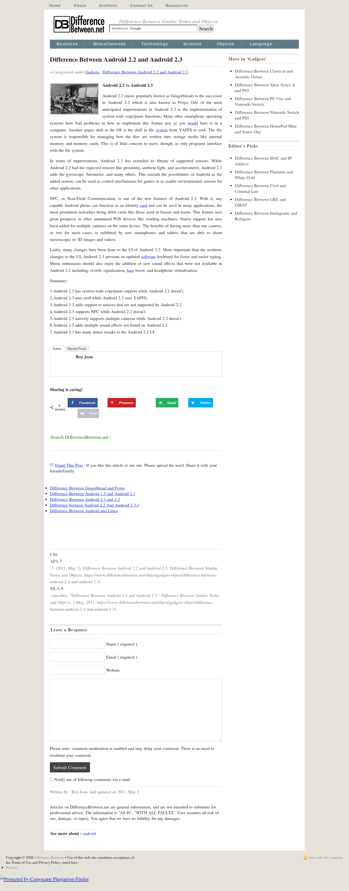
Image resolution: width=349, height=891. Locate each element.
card (143, 205)
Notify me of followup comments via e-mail (92, 779)
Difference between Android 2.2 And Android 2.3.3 (94, 505)
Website (113, 670)
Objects (226, 44)
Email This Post (69, 465)
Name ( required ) (121, 644)
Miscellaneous (109, 44)
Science (192, 44)
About (80, 6)
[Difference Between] (79, 33)
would (193, 123)
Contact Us (141, 6)
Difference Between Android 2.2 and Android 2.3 (145, 72)
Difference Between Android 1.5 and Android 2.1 (92, 493)
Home (55, 6)
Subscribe (316, 857)
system (162, 130)
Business (67, 44)
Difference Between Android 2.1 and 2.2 (85, 499)
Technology (154, 44)
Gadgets (92, 72)
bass (130, 270)
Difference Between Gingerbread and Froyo (87, 488)
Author (56, 349)
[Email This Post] (52, 465)
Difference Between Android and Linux (84, 510)
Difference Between (49, 857)
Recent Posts (77, 349)
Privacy (11, 867)
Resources (177, 6)
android (89, 833)
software (148, 256)
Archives (108, 6)
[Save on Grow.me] (150, 402)
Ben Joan (84, 357)
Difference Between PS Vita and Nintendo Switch (263, 101)
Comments (335, 857)
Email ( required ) (121, 657)
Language (261, 44)
